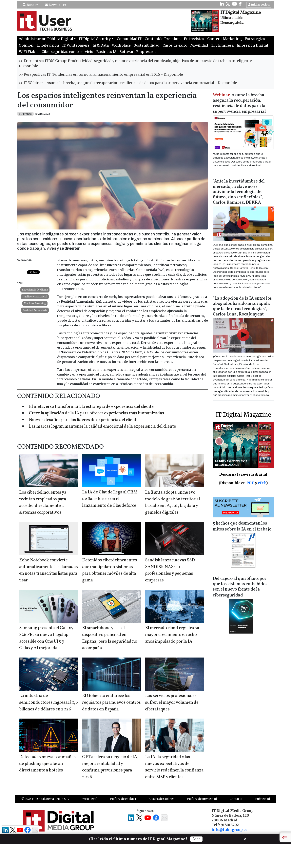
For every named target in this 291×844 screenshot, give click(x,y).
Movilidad (199, 45)
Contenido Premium (163, 39)
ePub (262, 483)
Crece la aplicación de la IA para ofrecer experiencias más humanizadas (96, 413)
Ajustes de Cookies (161, 799)
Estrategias (255, 39)
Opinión (26, 45)
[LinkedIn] (222, 4)
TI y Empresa (222, 45)
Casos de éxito (175, 45)
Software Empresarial (139, 52)
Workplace (121, 45)
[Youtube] (234, 4)
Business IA (106, 52)
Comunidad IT (129, 39)
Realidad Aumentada (35, 310)
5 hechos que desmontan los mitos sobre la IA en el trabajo (242, 526)
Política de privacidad (202, 799)
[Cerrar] (245, 838)
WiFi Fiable (28, 52)
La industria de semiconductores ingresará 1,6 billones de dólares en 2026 (48, 702)
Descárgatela (231, 23)
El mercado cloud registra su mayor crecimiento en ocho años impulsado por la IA (172, 634)
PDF (250, 483)
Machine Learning (35, 303)
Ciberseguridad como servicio (67, 52)
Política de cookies (123, 799)
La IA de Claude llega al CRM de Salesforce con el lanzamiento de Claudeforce (110, 499)
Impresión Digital (252, 45)
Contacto (236, 799)
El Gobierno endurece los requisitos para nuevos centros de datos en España (111, 702)
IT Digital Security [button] (95, 39)
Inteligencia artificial (35, 296)
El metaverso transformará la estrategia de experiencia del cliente (91, 407)
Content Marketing (224, 39)
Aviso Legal (89, 799)
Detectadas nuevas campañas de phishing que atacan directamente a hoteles (47, 763)
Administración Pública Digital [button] (46, 39)
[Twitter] (228, 4)
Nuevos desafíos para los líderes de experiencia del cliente (84, 420)
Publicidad (262, 799)
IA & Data (101, 45)
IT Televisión (48, 45)
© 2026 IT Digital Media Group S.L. (45, 799)
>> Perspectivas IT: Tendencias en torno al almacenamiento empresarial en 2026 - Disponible (101, 74)
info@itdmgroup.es (229, 830)
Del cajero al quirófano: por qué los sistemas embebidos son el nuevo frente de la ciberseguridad (240, 587)
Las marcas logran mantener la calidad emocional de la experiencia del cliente (102, 426)
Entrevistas (194, 39)
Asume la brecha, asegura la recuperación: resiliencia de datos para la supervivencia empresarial (239, 103)
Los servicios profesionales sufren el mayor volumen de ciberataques (172, 702)
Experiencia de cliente (35, 289)
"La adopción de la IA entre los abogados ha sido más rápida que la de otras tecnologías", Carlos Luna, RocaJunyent (242, 306)
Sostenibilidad (146, 45)
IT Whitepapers (75, 45)
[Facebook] (240, 4)
